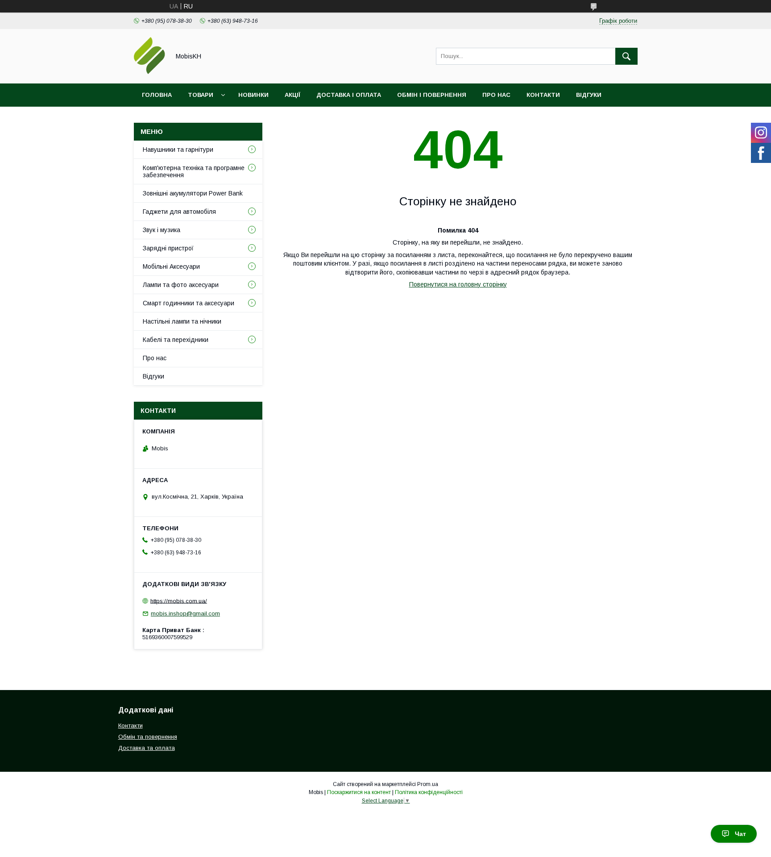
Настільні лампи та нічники (182, 321)
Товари (200, 95)
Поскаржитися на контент (359, 792)
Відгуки (588, 95)
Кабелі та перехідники (175, 339)
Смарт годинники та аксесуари (188, 303)
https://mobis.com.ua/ (178, 600)
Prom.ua (427, 784)
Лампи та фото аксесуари (181, 284)
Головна (157, 95)
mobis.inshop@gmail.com (185, 613)
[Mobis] (149, 71)
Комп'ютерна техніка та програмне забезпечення (194, 171)
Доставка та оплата (146, 748)
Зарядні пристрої (168, 248)
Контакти (543, 95)
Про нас (496, 95)
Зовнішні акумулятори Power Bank (193, 193)
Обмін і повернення (431, 95)
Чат (740, 833)
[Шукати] (626, 56)
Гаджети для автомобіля (179, 211)
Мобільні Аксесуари (171, 266)
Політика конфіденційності (429, 792)
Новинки (253, 95)
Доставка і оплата (348, 95)
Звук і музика (161, 229)
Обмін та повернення (147, 736)
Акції (292, 95)
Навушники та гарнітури (178, 149)
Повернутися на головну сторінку (458, 284)
